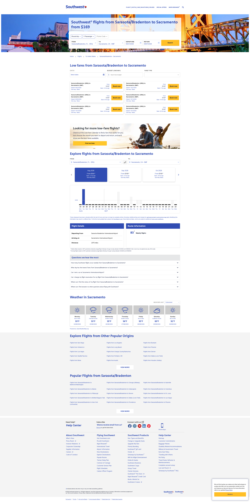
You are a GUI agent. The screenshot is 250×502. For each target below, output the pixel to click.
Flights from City (106, 499)
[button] (77, 6)
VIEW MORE (125, 367)
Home (72, 56)
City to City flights (82, 499)
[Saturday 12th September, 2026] (140, 202)
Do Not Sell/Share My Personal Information (102, 493)
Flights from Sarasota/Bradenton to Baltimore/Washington (81, 383)
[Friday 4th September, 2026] (115, 204)
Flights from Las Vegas (77, 351)
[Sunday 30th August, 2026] (99, 204)
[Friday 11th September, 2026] (137, 202)
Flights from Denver (149, 351)
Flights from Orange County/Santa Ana (119, 351)
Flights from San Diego (77, 343)
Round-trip (75, 36)
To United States (91, 56)
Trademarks (88, 493)
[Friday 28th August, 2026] (93, 204)
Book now (117, 86)
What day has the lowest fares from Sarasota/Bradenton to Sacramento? (94, 268)
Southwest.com (118, 219)
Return (147, 42)
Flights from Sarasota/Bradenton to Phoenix (156, 402)
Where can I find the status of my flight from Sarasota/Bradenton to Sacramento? (97, 282)
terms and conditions (157, 219)
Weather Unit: (159, 302)
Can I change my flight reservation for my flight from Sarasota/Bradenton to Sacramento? (99, 277)
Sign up (98, 427)
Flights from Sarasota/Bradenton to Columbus (157, 389)
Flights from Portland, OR (114, 356)
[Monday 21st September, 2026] (169, 204)
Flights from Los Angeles (114, 343)
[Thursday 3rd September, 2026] (112, 204)
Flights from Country (117, 499)
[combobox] (83, 44)
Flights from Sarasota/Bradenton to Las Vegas (157, 398)
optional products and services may (156, 217)
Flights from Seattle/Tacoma (78, 356)
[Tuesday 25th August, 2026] (83, 197)
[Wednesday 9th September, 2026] (131, 201)
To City (74, 499)
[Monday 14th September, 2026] (147, 204)
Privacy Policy (82, 493)
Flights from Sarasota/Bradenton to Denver (120, 393)
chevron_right (178, 174)
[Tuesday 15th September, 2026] (150, 204)
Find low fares (90, 143)
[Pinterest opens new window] (149, 426)
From (74, 42)
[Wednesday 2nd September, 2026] (109, 204)
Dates (72, 70)
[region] (230, 489)
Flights (80, 56)
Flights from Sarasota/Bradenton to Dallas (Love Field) (123, 398)
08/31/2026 (130, 44)
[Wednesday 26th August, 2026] (86, 204)
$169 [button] (85, 27)
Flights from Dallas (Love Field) (153, 356)
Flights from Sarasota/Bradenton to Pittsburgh (84, 393)
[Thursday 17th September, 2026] (156, 204)
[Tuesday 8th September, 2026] (128, 204)
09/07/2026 (148, 44)
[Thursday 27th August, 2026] (90, 204)
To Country (68, 499)
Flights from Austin (112, 360)
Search (170, 43)
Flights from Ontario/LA (77, 347)
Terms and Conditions (73, 493)
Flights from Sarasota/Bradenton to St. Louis (157, 393)
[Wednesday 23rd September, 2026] (175, 204)
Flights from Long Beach (114, 347)
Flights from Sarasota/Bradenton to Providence (121, 402)
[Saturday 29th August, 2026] (96, 204)
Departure (130, 42)
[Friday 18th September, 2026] (159, 204)
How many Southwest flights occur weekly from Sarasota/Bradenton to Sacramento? (98, 263)
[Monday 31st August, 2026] (102, 204)
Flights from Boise (75, 360)
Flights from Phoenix (149, 347)
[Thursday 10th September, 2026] (134, 204)
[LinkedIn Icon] (144, 426)
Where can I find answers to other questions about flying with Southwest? (95, 287)
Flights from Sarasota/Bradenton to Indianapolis (121, 389)
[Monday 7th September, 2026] (125, 204)
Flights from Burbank (149, 343)
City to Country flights (94, 499)
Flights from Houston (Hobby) (152, 360)
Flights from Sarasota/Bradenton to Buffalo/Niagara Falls (87, 398)
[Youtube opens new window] (139, 426)
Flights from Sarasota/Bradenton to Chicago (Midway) (123, 382)
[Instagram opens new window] (134, 426)
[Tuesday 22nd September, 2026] (172, 202)
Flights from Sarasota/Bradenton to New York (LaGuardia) (84, 403)
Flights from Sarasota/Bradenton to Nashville (157, 382)
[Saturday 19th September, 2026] (163, 204)
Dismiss (230, 494)
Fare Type (148, 70)
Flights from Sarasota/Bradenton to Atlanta (83, 389)
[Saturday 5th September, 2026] (118, 198)
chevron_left (71, 174)
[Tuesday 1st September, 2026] (105, 204)
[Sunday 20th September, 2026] (166, 204)
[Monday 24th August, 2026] (80, 204)
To (100, 42)
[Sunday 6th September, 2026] (121, 204)
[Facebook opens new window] (129, 426)
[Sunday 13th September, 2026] (144, 204)
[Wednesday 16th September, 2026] (153, 204)
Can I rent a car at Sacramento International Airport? (87, 272)
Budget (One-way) (114, 70)
